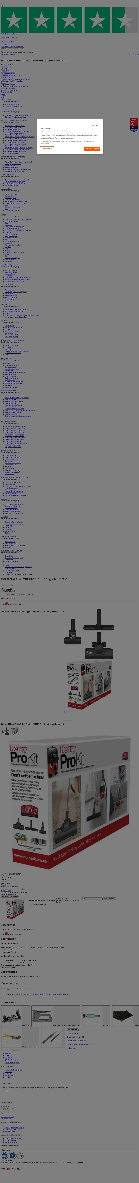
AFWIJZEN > (95, 125)
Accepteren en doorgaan (92, 148)
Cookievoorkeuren (47, 148)
